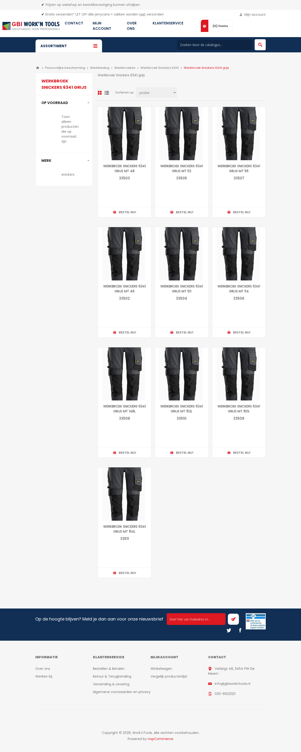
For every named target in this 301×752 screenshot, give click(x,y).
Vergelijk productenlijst (168, 676)
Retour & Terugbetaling (112, 676)
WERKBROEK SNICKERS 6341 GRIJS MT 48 (124, 168)
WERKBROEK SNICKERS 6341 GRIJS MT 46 (124, 289)
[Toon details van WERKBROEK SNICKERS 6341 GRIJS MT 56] (238, 133)
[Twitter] (229, 630)
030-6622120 (225, 693)
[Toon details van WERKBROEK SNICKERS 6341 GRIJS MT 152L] (181, 374)
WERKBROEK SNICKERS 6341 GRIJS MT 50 (181, 289)
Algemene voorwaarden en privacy (121, 692)
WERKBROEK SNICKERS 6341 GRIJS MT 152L (181, 409)
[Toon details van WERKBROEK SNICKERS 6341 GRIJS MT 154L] (124, 494)
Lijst (107, 93)
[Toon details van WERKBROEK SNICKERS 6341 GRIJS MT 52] (181, 133)
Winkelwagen (161, 668)
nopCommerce (160, 738)
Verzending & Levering (111, 684)
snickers (68, 174)
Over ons (42, 668)
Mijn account (255, 14)
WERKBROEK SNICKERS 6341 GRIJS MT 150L (239, 409)
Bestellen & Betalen (109, 668)
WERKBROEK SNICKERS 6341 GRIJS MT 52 (181, 168)
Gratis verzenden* (60, 14)
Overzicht (100, 93)
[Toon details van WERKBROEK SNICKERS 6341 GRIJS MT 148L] (124, 374)
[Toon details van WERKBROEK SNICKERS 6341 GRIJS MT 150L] (238, 374)
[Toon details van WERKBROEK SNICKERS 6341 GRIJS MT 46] (124, 253)
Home (37, 68)
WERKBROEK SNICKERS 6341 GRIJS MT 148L (124, 409)
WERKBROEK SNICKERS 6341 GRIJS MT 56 (239, 168)
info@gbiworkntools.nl (232, 683)
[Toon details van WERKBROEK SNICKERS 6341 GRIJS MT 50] (181, 253)
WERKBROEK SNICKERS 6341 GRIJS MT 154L (124, 529)
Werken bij (43, 676)
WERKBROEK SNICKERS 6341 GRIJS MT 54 (239, 289)
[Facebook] (240, 630)
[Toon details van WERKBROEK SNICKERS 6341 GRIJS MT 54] (238, 253)
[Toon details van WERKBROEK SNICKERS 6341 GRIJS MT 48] (124, 133)
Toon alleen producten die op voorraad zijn (70, 129)
